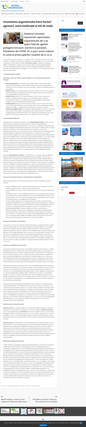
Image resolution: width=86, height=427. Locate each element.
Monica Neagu (26, 385)
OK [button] (80, 422)
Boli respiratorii (68, 159)
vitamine (37, 385)
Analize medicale (73, 60)
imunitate (14, 385)
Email (62, 189)
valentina (20, 28)
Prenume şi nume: (64, 187)
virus (34, 385)
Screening (71, 39)
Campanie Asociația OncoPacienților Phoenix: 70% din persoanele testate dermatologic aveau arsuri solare (75, 69)
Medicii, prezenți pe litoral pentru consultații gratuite (75, 36)
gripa (10, 385)
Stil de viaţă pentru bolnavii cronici (9, 28)
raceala (31, 385)
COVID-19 (6, 385)
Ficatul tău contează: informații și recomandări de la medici (75, 57)
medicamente (19, 385)
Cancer (71, 52)
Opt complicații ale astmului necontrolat (70, 171)
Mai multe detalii (43, 425)
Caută (62, 20)
